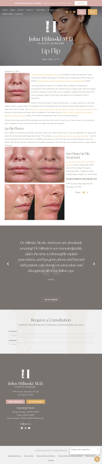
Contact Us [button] (18, 14)
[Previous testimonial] (7, 264)
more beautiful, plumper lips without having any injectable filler (61, 81)
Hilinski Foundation (8, 14)
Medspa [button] (12, 10)
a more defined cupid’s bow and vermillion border (69, 136)
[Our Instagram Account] (70, 12)
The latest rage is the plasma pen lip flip (46, 74)
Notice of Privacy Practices (46, 456)
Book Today (81, 3)
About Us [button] (20, 10)
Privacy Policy (29, 456)
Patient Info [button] (29, 10)
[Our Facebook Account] (67, 12)
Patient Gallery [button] (40, 10)
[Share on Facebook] (83, 192)
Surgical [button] (4, 10)
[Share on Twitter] (87, 192)
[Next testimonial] (94, 264)
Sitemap (51, 460)
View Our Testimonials (51, 299)
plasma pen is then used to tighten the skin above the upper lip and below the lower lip (61, 109)
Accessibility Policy (14, 456)
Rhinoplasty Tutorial (53, 10)
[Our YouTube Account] (74, 12)
